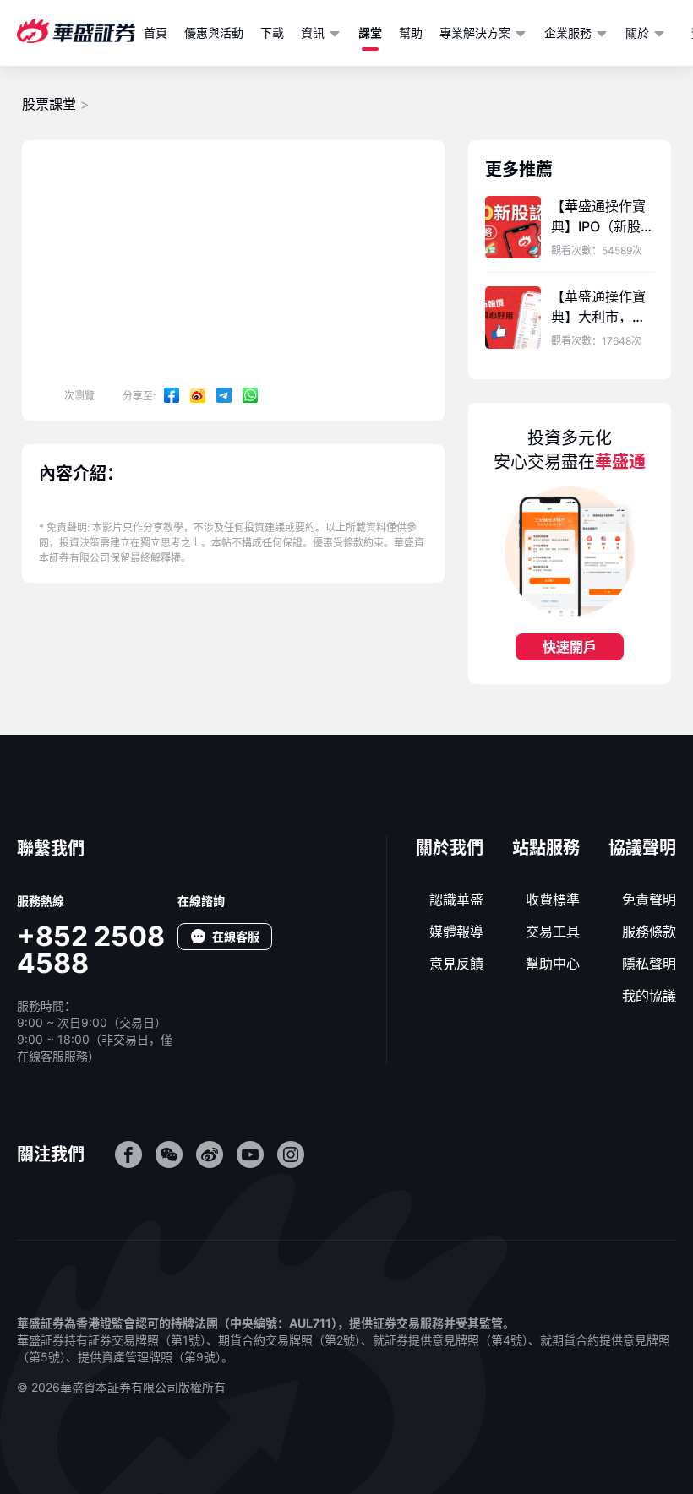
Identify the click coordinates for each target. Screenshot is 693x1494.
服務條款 (649, 931)
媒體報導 (456, 931)
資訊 (313, 32)
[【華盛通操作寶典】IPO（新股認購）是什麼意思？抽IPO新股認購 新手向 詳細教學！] (513, 227)
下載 (272, 32)
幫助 (411, 32)
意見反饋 (456, 963)
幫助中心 (553, 963)
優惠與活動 (213, 32)
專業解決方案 (474, 32)
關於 (637, 32)
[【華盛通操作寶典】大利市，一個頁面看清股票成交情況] (513, 317)
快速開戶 (570, 646)
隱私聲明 (649, 963)
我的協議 (649, 995)
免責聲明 (649, 899)
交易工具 (553, 931)
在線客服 (235, 936)
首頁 (155, 32)
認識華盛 (456, 899)
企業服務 (568, 32)
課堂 (370, 32)
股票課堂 (49, 103)
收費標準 (553, 899)
